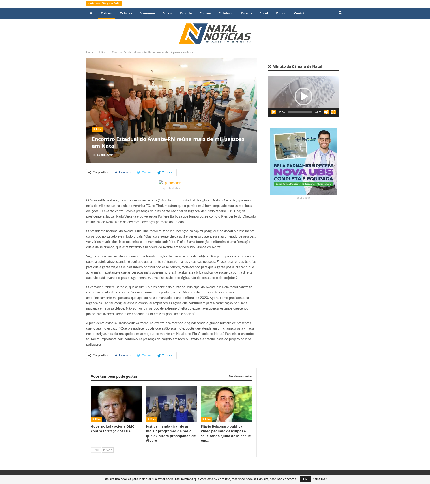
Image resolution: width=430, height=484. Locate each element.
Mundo (280, 13)
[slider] (300, 112)
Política (106, 13)
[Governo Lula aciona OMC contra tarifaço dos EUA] (116, 404)
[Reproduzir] (273, 112)
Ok (305, 479)
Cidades (126, 13)
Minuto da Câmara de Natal (297, 66)
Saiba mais (320, 479)
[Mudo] (326, 112)
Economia (147, 13)
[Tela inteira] (333, 112)
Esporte (186, 13)
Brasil (263, 13)
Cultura (205, 13)
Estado (246, 13)
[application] (303, 96)
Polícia (167, 13)
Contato (300, 13)
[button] (303, 96)
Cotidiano (226, 13)
